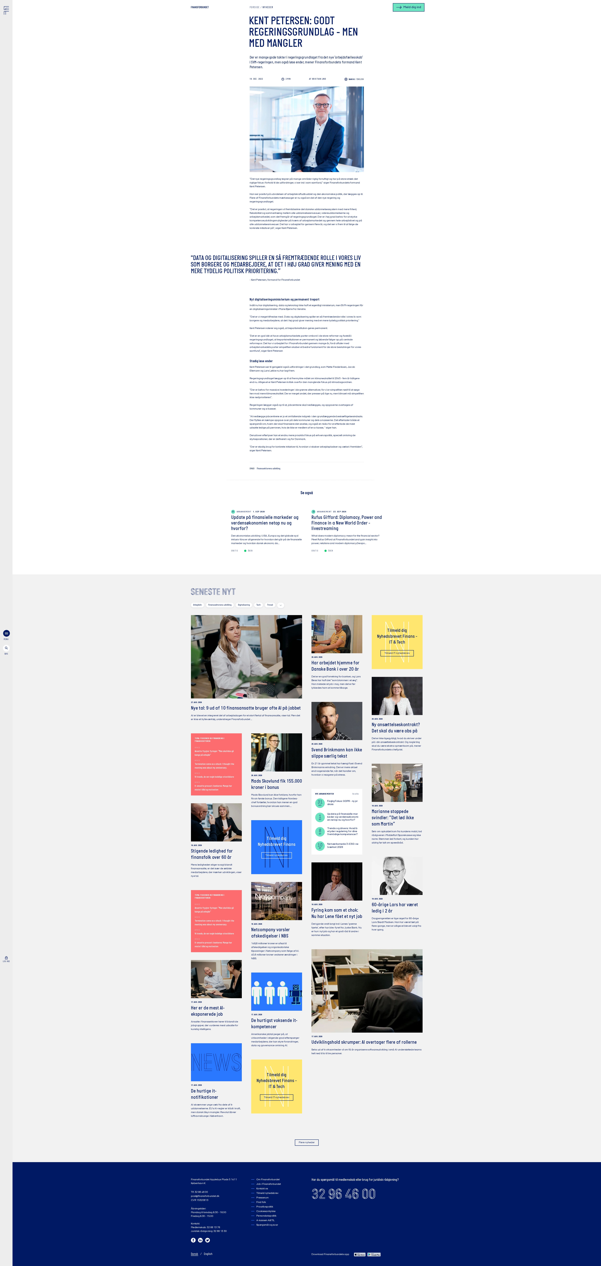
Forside (254, 7)
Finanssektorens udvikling (268, 468)
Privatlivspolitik (264, 1207)
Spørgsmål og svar (267, 1225)
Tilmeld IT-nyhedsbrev (397, 653)
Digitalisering (244, 605)
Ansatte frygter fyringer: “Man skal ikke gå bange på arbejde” (214, 753)
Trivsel (270, 605)
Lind (317, 79)
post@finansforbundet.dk (205, 1196)
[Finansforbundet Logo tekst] (200, 8)
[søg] (6, 650)
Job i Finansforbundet (268, 1184)
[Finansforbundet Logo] (7, 11)
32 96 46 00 (343, 1194)
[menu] (6, 636)
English (360, 79)
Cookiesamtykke (265, 1211)
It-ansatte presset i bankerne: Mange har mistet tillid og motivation (213, 788)
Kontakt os (262, 1188)
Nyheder (267, 7)
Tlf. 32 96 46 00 (199, 1192)
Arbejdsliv (197, 605)
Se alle (355, 794)
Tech (258, 605)
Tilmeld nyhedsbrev (276, 855)
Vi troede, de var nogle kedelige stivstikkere (214, 777)
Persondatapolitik (266, 1216)
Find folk (261, 1202)
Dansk (194, 1254)
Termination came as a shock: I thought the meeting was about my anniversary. (214, 766)
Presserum (262, 1198)
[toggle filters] (280, 605)
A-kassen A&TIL (265, 1220)
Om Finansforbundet (268, 1179)
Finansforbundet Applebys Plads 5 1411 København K (214, 1181)
